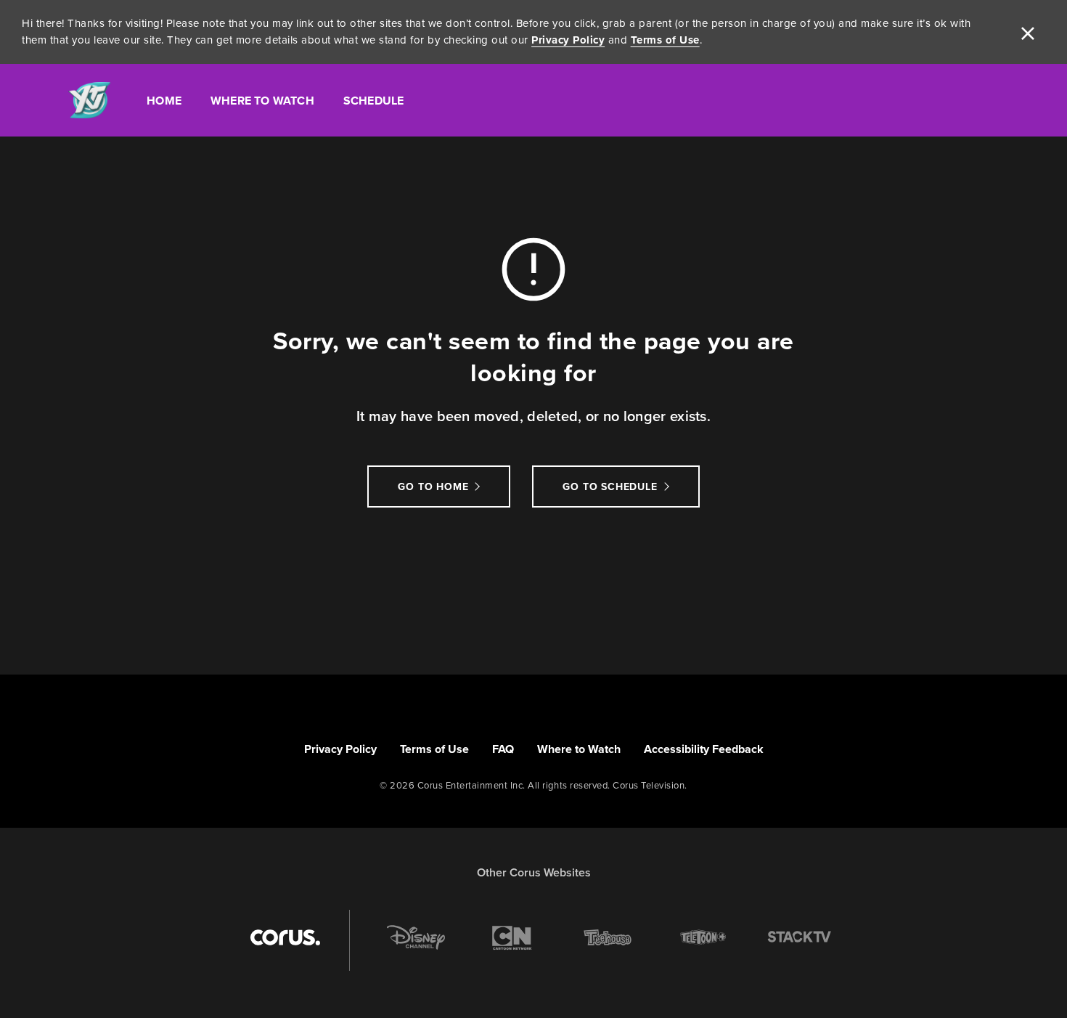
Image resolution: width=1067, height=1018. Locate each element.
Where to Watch (579, 749)
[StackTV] (799, 937)
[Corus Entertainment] (285, 937)
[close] (1027, 32)
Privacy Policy (568, 40)
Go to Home (433, 486)
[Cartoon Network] (512, 937)
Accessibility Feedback (704, 749)
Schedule (373, 100)
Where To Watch (262, 100)
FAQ (503, 749)
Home (164, 100)
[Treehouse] (608, 937)
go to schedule (610, 486)
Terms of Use (665, 40)
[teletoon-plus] (703, 937)
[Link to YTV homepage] (89, 100)
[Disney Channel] (416, 937)
